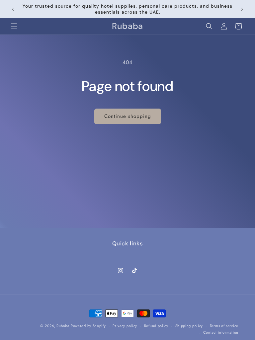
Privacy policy (125, 325)
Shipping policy (189, 325)
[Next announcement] (242, 9)
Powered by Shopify (88, 325)
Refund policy (156, 325)
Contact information (220, 332)
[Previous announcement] (13, 9)
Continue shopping (127, 116)
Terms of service (224, 325)
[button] (14, 26)
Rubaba (62, 325)
